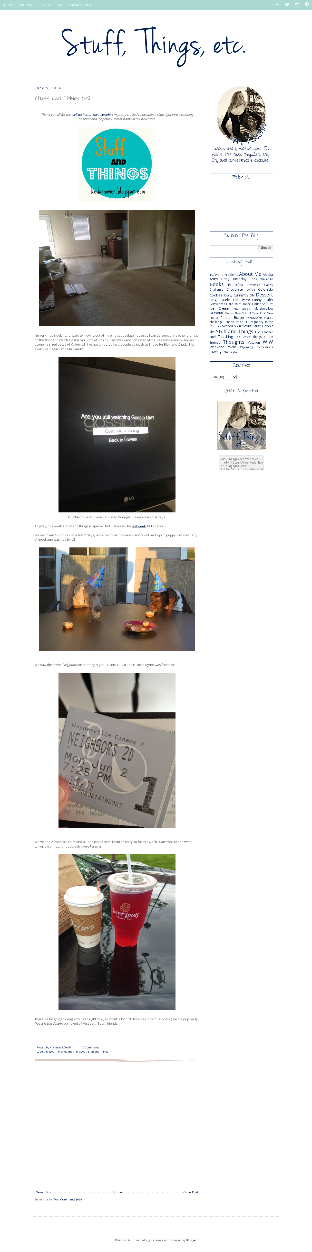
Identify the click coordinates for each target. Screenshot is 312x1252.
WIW (268, 342)
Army (214, 279)
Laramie (246, 308)
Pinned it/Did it (236, 322)
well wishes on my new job (90, 114)
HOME (8, 5)
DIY (60, 5)
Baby (225, 279)
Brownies (253, 285)
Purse (269, 322)
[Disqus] (117, 1126)
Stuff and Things (98, 1051)
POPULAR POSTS (80, 5)
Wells (232, 347)
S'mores (215, 326)
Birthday (239, 279)
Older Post (190, 1192)
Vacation (254, 342)
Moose (229, 313)
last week (139, 526)
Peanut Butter (232, 317)
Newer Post (44, 1192)
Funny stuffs (262, 299)
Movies (62, 1051)
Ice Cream (219, 308)
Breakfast (236, 284)
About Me (250, 274)
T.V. (257, 332)
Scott (237, 326)
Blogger (191, 1240)
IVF (271, 304)
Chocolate (234, 289)
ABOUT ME (26, 5)
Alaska (268, 274)
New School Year (247, 313)
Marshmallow (263, 308)
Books (217, 284)
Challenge (216, 289)
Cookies (216, 295)
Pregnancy (256, 322)
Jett (236, 308)
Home (117, 1192)
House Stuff (260, 304)
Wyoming (246, 347)
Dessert (264, 294)
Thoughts (233, 342)
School (227, 326)
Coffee (250, 289)
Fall (235, 299)
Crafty (228, 295)
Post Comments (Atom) (69, 1199)
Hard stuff (233, 304)
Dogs (214, 299)
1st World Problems (224, 275)
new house (230, 351)
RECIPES (46, 5)
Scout (83, 1051)
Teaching (225, 336)
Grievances (217, 304)
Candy (268, 285)
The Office (242, 337)
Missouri (51, 1051)
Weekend (217, 347)
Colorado (265, 289)
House (246, 304)
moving (73, 1051)
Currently (241, 295)
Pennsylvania (254, 318)
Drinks (226, 299)
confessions (264, 347)
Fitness (245, 300)
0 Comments (91, 1047)
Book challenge (261, 279)
